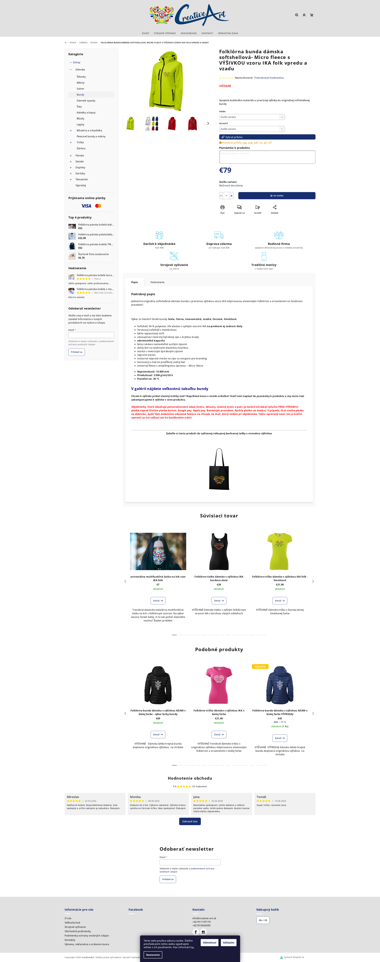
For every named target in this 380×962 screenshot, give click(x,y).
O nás (68, 918)
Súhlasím (228, 942)
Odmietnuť (209, 942)
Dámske (80, 69)
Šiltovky (81, 76)
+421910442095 (201, 925)
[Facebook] (195, 932)
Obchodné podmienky (78, 931)
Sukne (80, 88)
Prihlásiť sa (76, 352)
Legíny (80, 124)
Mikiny (81, 82)
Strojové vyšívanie (75, 927)
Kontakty (70, 940)
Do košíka (278, 195)
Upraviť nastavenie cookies (136, 957)
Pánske (80, 155)
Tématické (82, 179)
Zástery (81, 148)
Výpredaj (81, 185)
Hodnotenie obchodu (190, 778)
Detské (80, 161)
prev (125, 581)
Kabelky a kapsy (86, 112)
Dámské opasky (86, 100)
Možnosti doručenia (231, 185)
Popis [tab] (134, 282)
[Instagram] (203, 932)
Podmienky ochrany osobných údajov (87, 935)
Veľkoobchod (72, 922)
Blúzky (80, 118)
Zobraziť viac (190, 821)
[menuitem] (145, 33)
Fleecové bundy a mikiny (91, 136)
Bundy (80, 94)
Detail (156, 600)
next (313, 581)
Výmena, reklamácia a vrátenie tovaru (87, 944)
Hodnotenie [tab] (158, 282)
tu (192, 947)
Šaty (79, 106)
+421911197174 (201, 921)
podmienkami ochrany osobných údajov (91, 343)
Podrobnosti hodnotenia (269, 77)
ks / (263, 920)
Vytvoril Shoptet (292, 957)
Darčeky (80, 173)
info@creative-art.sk (204, 918)
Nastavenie (153, 954)
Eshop (76, 62)
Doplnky (80, 167)
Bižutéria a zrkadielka (89, 130)
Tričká (80, 142)
